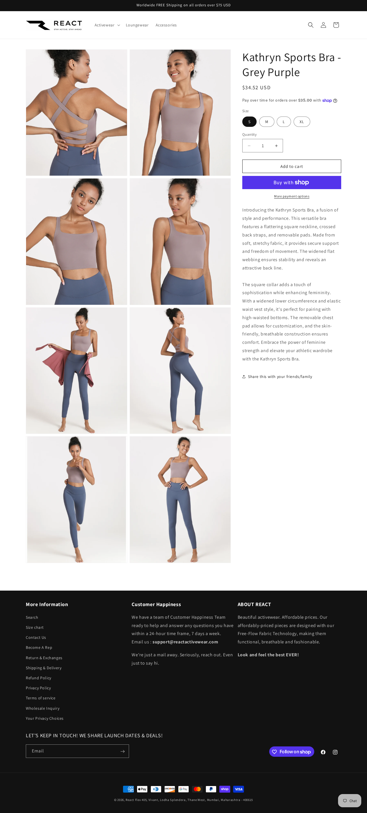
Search (32, 617)
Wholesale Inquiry (42, 708)
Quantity (249, 134)
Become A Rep (39, 647)
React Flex (133, 800)
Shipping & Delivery (43, 667)
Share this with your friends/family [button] (280, 376)
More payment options (291, 196)
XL (302, 121)
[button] (106, 25)
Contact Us (36, 637)
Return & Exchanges (44, 657)
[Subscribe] (122, 751)
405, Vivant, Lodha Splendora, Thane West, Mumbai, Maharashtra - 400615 (197, 800)
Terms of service (41, 698)
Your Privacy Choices (45, 718)
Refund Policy (38, 677)
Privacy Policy (38, 687)
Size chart (35, 627)
